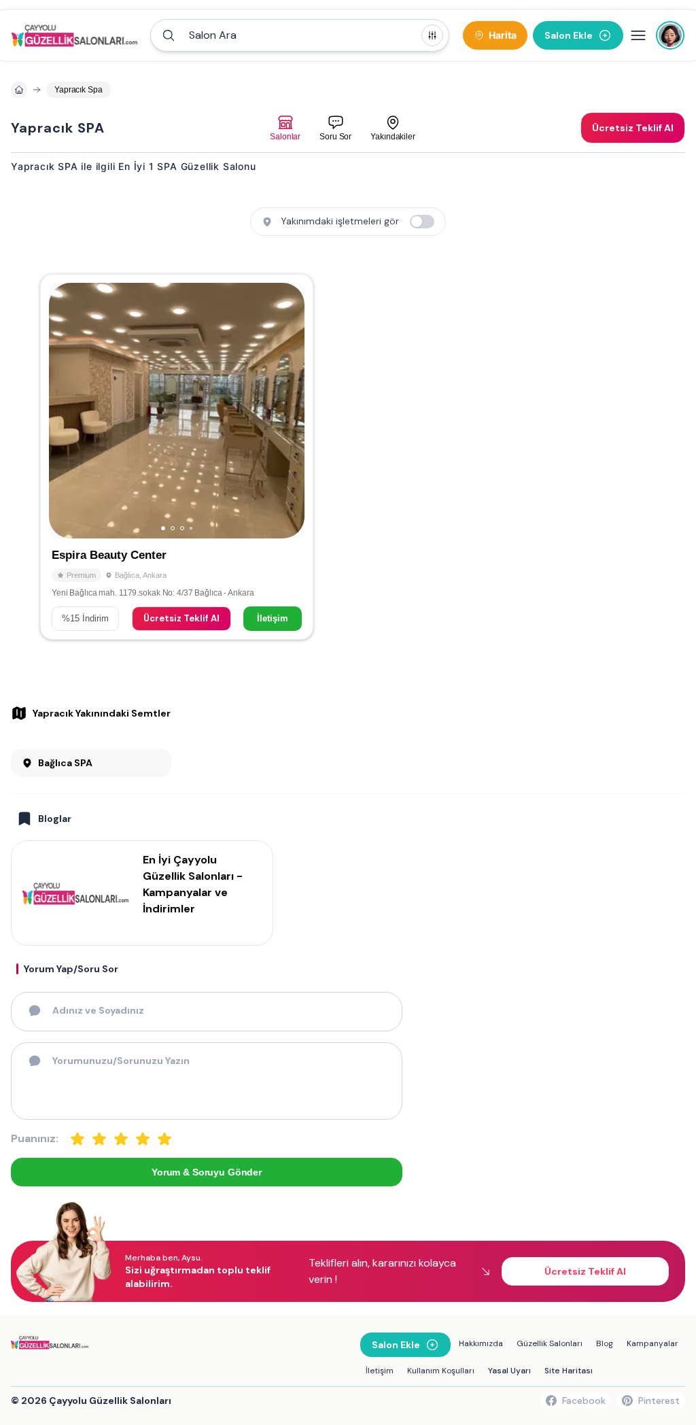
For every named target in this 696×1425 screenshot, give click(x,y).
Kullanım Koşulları (440, 1370)
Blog (604, 1343)
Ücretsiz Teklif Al (181, 618)
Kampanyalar (652, 1343)
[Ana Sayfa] (76, 35)
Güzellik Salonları (549, 1343)
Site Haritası (568, 1370)
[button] (299, 35)
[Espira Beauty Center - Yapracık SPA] (177, 457)
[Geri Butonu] (288, 411)
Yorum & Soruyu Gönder (207, 1172)
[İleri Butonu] (65, 411)
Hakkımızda (481, 1343)
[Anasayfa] (19, 90)
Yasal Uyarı (509, 1370)
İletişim (272, 618)
